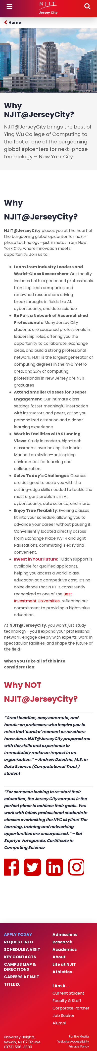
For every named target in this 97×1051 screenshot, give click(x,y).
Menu (9, 6)
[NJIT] (48, 6)
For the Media (79, 1037)
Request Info (18, 942)
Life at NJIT (64, 964)
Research (62, 942)
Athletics (62, 971)
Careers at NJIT (21, 976)
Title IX (12, 984)
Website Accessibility (73, 1042)
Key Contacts (20, 957)
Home (14, 22)
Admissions (64, 934)
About (59, 957)
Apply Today (18, 934)
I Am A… (60, 985)
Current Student (68, 993)
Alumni (59, 1023)
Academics (64, 949)
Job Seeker (63, 1015)
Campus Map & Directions (20, 967)
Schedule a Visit (22, 949)
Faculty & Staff (66, 1000)
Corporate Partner (71, 1008)
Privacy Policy (79, 1047)
